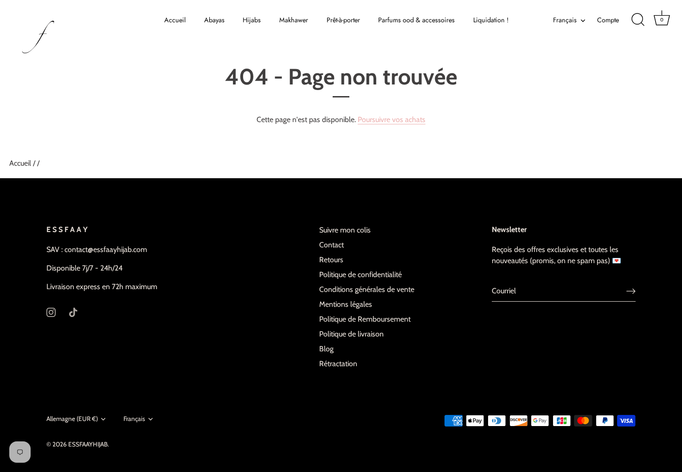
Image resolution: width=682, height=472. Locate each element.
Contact (331, 244)
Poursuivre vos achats (391, 119)
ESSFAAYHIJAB (88, 444)
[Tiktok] (73, 311)
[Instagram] (51, 311)
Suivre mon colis (345, 230)
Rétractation (338, 363)
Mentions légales (345, 304)
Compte (608, 20)
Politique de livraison (351, 334)
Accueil (175, 20)
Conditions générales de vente (366, 289)
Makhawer (293, 20)
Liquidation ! (490, 20)
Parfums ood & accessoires (416, 20)
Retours (331, 259)
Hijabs (252, 20)
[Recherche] (638, 20)
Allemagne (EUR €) (72, 418)
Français (565, 20)
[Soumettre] (631, 291)
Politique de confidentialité (360, 274)
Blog (326, 348)
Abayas (214, 20)
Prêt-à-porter (343, 20)
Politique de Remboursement (365, 319)
